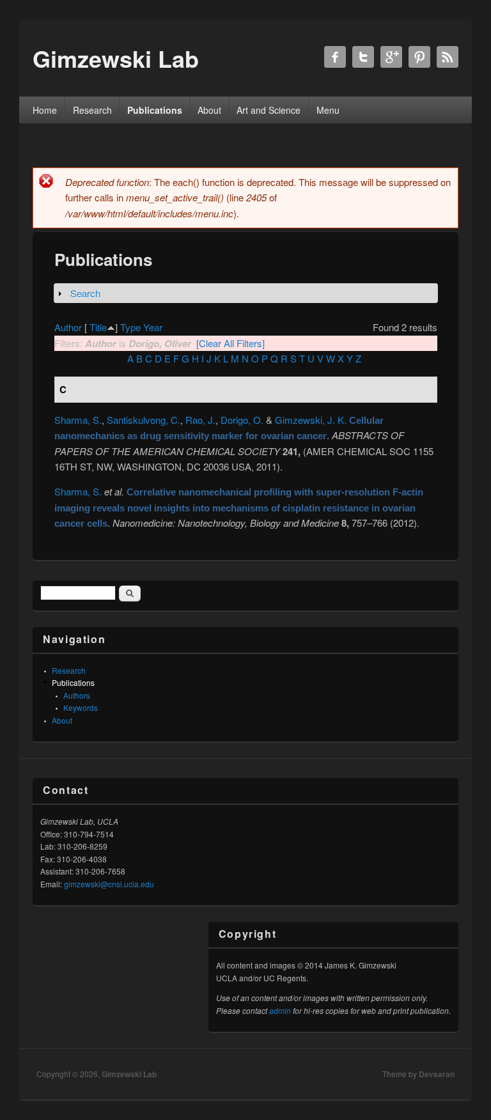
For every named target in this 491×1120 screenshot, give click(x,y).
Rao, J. (200, 419)
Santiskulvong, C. (143, 419)
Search (85, 293)
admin (280, 1010)
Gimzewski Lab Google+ (391, 57)
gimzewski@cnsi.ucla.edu (109, 883)
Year (152, 327)
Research (92, 110)
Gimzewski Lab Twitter (363, 57)
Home (45, 110)
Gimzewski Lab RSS (447, 57)
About (209, 110)
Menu (327, 110)
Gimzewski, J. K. (311, 419)
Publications (154, 110)
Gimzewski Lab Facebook (335, 57)
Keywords (80, 707)
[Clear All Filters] (230, 343)
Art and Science (268, 110)
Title (98, 327)
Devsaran (437, 1074)
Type (130, 327)
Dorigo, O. (242, 419)
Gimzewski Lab (129, 1074)
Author (68, 327)
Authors (76, 695)
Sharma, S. (78, 419)
